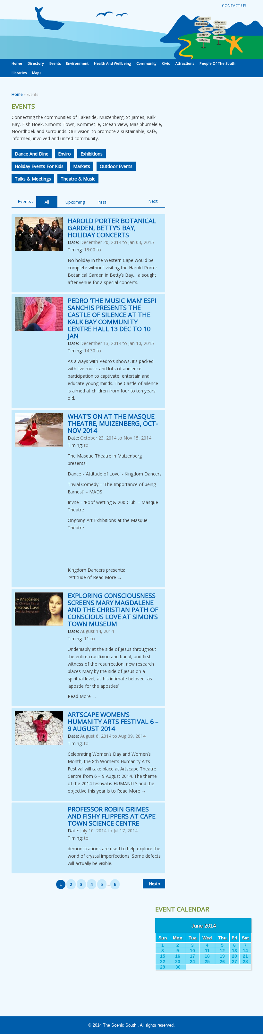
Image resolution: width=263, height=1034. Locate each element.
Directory (36, 63)
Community (146, 63)
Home (17, 63)
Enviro (64, 154)
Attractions (184, 63)
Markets (81, 166)
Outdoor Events (116, 166)
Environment (77, 63)
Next (152, 201)
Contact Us (234, 5)
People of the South (217, 63)
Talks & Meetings (33, 179)
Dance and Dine (31, 154)
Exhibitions (92, 154)
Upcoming (75, 202)
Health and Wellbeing (112, 63)
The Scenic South (119, 1025)
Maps (36, 72)
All (47, 202)
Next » (154, 884)
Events (55, 63)
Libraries (19, 72)
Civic (166, 63)
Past (102, 202)
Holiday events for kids (39, 166)
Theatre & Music (78, 179)
